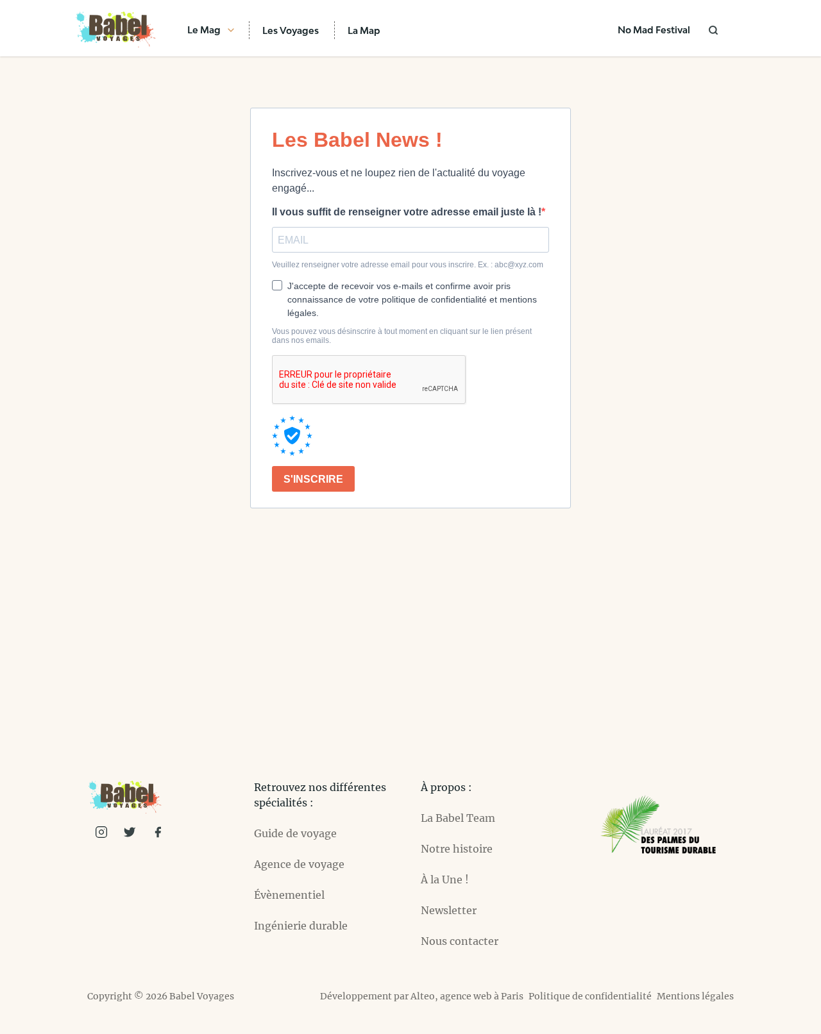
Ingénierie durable (301, 925)
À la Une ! (445, 879)
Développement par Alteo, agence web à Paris (421, 996)
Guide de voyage (295, 833)
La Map (364, 30)
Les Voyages (290, 30)
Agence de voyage (299, 864)
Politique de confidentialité (590, 996)
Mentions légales (695, 996)
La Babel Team (458, 818)
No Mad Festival (654, 29)
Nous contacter (459, 941)
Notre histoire (457, 848)
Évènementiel (289, 894)
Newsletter (449, 910)
